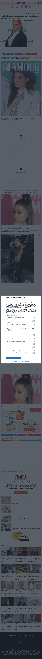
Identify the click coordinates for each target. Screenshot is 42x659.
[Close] (39, 297)
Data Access (21, 361)
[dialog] (21, 329)
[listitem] (21, 315)
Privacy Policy (27, 361)
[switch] (33, 317)
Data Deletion (15, 361)
